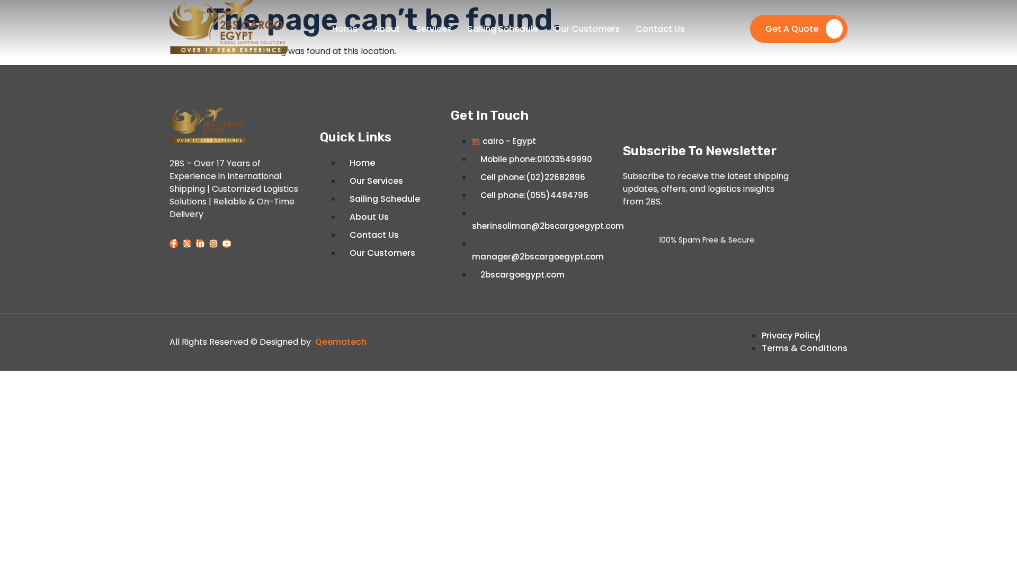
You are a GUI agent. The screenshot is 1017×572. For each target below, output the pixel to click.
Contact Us (660, 29)
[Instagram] (213, 243)
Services (434, 29)
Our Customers (587, 29)
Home (345, 29)
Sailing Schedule (503, 29)
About (386, 29)
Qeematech (341, 342)
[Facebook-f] (174, 243)
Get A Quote (791, 29)
